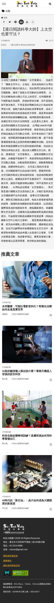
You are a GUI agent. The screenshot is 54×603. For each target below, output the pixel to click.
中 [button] (21, 22)
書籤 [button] (32, 22)
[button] (50, 4)
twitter (9, 22)
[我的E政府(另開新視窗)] (7, 573)
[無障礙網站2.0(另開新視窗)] (20, 573)
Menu (4, 4)
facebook (4, 22)
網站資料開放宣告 (11, 565)
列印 (27, 22)
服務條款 (7, 561)
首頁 (5, 18)
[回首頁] (27, 4)
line (14, 22)
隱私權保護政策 (10, 556)
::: (2, 17)
